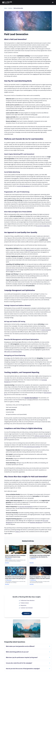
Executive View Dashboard (31, 397)
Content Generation (46, 330)
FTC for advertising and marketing (31, 446)
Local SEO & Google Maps (43, 225)
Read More (15, 562)
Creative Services (10, 269)
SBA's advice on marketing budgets (13, 351)
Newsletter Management (36, 522)
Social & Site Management (23, 186)
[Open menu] (53, 2)
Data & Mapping (30, 250)
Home (5, 8)
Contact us (17, 531)
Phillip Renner (8, 558)
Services (10, 8)
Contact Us (26, 613)
